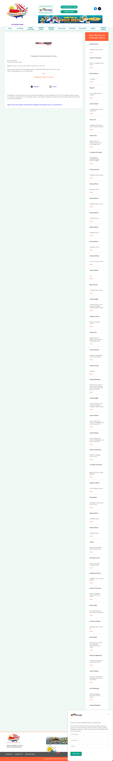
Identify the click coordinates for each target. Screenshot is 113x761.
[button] (108, 714)
